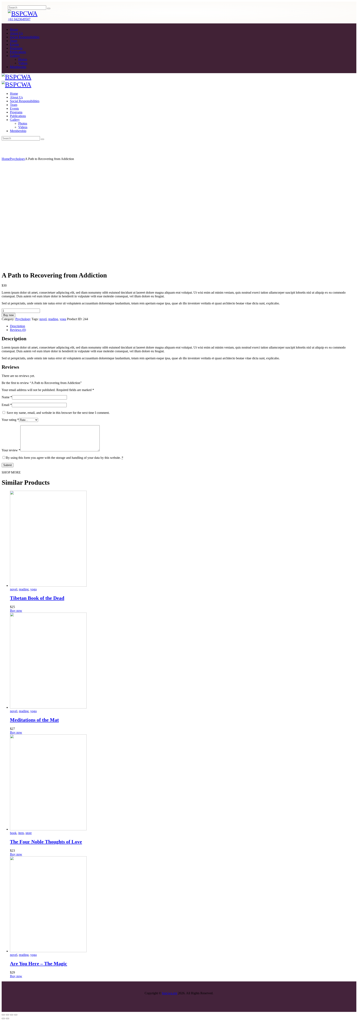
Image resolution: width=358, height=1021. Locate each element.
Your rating (10, 419)
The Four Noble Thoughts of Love (46, 841)
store (28, 833)
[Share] (7, 1014)
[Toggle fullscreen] (11, 1014)
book (13, 833)
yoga (63, 319)
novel (43, 319)
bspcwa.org (169, 993)
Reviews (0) (18, 330)
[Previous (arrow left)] (3, 1018)
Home (6, 159)
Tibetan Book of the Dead (37, 598)
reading (53, 319)
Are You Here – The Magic (38, 963)
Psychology (17, 159)
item (21, 833)
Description (17, 326)
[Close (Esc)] (3, 1014)
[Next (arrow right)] (7, 1018)
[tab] (183, 326)
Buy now (8, 315)
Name (7, 397)
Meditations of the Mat (34, 720)
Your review (11, 450)
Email (7, 405)
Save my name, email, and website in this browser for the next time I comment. (58, 412)
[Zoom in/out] (15, 1014)
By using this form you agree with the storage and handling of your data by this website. (64, 457)
